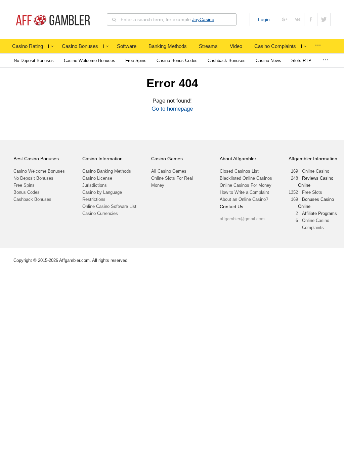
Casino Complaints (275, 46)
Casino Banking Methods (106, 171)
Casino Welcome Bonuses (89, 60)
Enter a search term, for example (167, 19)
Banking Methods (167, 46)
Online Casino (315, 171)
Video (236, 46)
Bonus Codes (26, 192)
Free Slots (312, 192)
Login (264, 19)
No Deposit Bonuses (34, 60)
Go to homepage (172, 109)
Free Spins (135, 60)
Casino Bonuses (80, 46)
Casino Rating (27, 46)
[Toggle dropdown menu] (52, 46)
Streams (208, 46)
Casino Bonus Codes (177, 60)
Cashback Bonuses (227, 60)
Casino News (268, 60)
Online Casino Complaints (315, 224)
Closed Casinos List (239, 171)
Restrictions (93, 199)
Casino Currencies (100, 213)
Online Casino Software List (109, 206)
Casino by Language (102, 192)
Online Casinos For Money (245, 185)
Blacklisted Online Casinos (246, 178)
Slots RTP (301, 60)
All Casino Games (168, 171)
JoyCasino (203, 19)
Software (126, 46)
